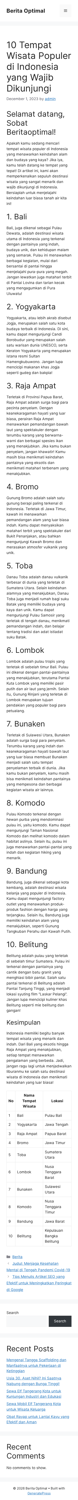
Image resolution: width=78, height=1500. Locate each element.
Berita (17, 1257)
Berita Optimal (25, 11)
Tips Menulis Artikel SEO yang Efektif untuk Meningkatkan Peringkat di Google (39, 1283)
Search (12, 1313)
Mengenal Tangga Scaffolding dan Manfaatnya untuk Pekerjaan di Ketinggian (36, 1365)
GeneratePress (39, 1493)
